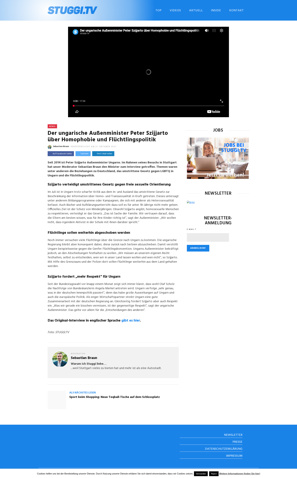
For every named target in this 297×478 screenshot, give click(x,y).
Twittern (84, 154)
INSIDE (216, 10)
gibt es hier (130, 321)
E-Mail (191, 229)
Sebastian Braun (61, 146)
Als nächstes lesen (82, 393)
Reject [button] (214, 474)
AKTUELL (196, 10)
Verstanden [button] (201, 474)
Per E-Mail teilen (104, 154)
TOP (158, 10)
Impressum (234, 455)
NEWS (52, 126)
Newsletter (233, 435)
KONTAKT (236, 10)
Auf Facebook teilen (62, 154)
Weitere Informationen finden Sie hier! (239, 473)
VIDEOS (175, 10)
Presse (237, 442)
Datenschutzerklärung (223, 448)
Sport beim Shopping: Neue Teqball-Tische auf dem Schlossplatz (114, 397)
